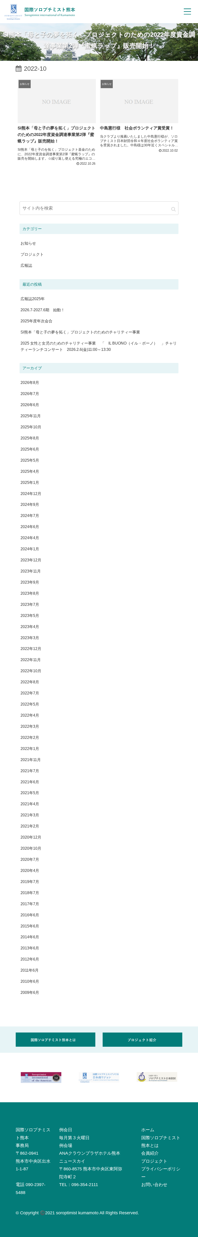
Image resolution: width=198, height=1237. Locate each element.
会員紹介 (150, 1153)
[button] (173, 209)
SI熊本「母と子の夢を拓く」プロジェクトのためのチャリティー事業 (80, 332)
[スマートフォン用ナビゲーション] (187, 11)
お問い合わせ (154, 1184)
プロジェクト (154, 1161)
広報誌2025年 (33, 299)
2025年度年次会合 (36, 321)
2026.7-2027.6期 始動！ (43, 310)
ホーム (147, 1129)
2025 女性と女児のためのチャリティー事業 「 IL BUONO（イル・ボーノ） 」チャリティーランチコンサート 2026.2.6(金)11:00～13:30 (99, 346)
